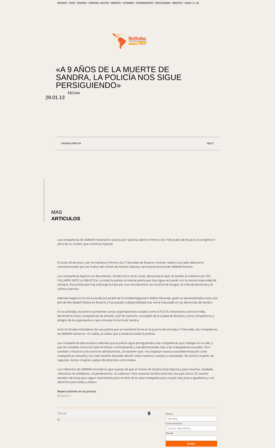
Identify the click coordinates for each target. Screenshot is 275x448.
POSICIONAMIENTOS (144, 3)
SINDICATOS (116, 3)
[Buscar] (149, 413)
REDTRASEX (62, 3)
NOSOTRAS (82, 3)
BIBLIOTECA (177, 3)
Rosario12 (64, 396)
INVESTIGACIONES (163, 3)
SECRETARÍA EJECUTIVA (99, 3)
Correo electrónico (174, 423)
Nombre (169, 414)
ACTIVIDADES (128, 3)
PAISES (72, 3)
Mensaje (169, 433)
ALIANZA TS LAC (191, 3)
